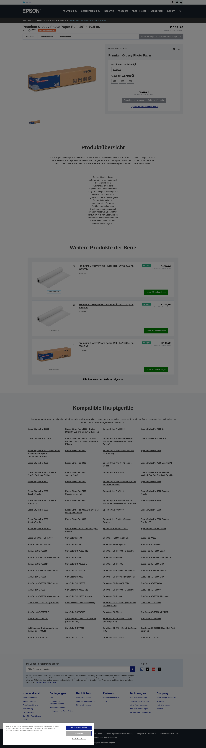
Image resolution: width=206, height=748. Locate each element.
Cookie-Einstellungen (79, 739)
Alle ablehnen (79, 733)
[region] (48, 734)
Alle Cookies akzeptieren (79, 727)
